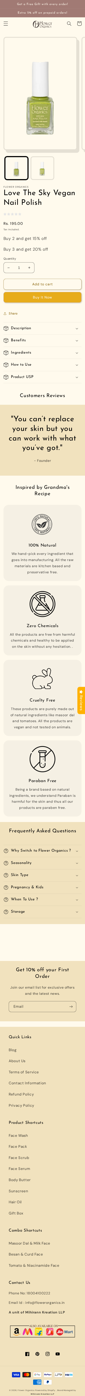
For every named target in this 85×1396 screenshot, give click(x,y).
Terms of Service (24, 1072)
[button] (6, 23)
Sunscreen (18, 1191)
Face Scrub (19, 1157)
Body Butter (20, 1179)
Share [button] (13, 313)
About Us (17, 1060)
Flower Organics (26, 1390)
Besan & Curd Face (26, 1254)
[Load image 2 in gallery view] (42, 168)
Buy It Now (42, 297)
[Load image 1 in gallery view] (16, 168)
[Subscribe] (71, 1006)
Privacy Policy (21, 1105)
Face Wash (18, 1135)
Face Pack (18, 1146)
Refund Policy (21, 1094)
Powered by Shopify (45, 1390)
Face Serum (19, 1168)
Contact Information (27, 1083)
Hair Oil (15, 1202)
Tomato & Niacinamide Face (34, 1265)
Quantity (9, 259)
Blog (13, 1049)
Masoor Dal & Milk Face (29, 1243)
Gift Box (16, 1213)
